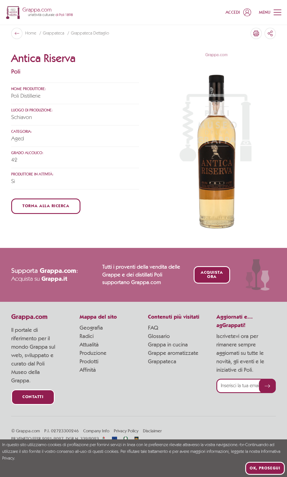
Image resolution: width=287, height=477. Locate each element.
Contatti (32, 397)
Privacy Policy (126, 431)
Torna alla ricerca (45, 206)
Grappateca (54, 33)
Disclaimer (152, 431)
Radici (87, 336)
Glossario (159, 336)
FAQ (153, 328)
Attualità (89, 345)
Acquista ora (212, 275)
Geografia (91, 328)
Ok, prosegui (265, 468)
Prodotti (89, 361)
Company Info (96, 431)
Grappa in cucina (168, 345)
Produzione (93, 353)
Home (31, 33)
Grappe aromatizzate (173, 353)
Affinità (88, 370)
